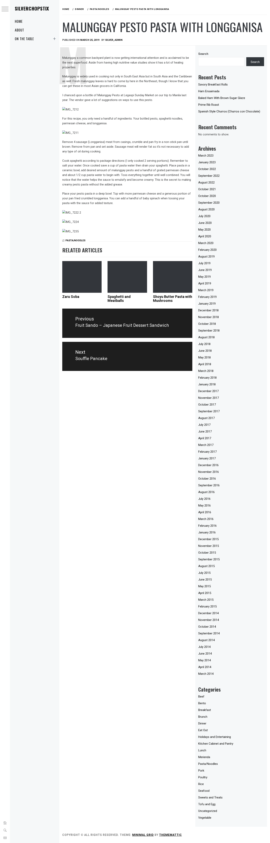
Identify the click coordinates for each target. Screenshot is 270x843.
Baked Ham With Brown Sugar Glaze (221, 98)
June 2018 (205, 351)
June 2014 (205, 653)
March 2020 (205, 243)
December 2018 (208, 310)
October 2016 (207, 478)
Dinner (202, 723)
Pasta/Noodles (75, 240)
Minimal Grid (143, 834)
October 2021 (207, 189)
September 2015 (209, 559)
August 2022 (206, 182)
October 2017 (207, 404)
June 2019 (205, 270)
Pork (201, 770)
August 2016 (206, 492)
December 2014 (208, 613)
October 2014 (207, 626)
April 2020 (204, 236)
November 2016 (208, 472)
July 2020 (204, 216)
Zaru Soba (70, 297)
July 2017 (204, 425)
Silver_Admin (114, 40)
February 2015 (207, 606)
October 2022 (207, 169)
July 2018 (204, 344)
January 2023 (207, 162)
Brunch (202, 716)
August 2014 (206, 640)
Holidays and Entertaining (214, 737)
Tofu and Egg (206, 804)
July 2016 (204, 499)
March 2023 (205, 155)
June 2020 (205, 223)
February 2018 (207, 377)
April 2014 (204, 667)
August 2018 (206, 337)
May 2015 (204, 586)
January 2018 (207, 384)
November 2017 (208, 398)
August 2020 (206, 209)
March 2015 (205, 600)
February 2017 (207, 451)
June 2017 (205, 431)
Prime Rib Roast (208, 104)
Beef (201, 696)
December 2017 (208, 391)
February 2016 (207, 525)
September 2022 (209, 176)
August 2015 (206, 566)
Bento (202, 703)
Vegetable (204, 817)
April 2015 (204, 593)
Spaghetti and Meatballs (119, 299)
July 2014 (204, 647)
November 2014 (208, 620)
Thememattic (170, 834)
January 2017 (207, 458)
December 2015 (208, 539)
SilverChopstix (32, 8)
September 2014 (209, 633)
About (19, 30)
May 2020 (204, 229)
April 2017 (204, 438)
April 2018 (204, 364)
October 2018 (207, 324)
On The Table (24, 38)
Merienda (204, 757)
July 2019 (204, 263)
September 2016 (209, 485)
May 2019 (204, 276)
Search (203, 54)
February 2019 (207, 297)
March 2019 (205, 290)
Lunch (202, 750)
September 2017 (209, 411)
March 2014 (205, 674)
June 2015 (205, 579)
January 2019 (207, 303)
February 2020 (207, 250)
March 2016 (205, 519)
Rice (201, 784)
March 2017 (205, 445)
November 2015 (208, 546)
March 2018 (205, 371)
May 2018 (204, 357)
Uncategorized (207, 811)
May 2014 (204, 660)
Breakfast (204, 710)
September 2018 (209, 330)
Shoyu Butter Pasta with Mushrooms (172, 299)
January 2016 (207, 532)
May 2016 (204, 505)
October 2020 (207, 196)
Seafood (204, 791)
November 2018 (208, 317)
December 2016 (208, 465)
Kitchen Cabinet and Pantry (215, 743)
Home (19, 21)
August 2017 (206, 418)
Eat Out (203, 730)
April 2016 (204, 512)
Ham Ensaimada (208, 91)
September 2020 (209, 202)
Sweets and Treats (210, 797)
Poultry (202, 777)
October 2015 (207, 552)
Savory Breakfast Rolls (213, 84)
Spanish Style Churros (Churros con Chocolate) (229, 111)
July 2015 (204, 573)
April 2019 (204, 283)
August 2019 (206, 256)
